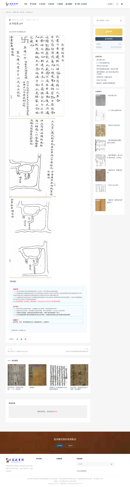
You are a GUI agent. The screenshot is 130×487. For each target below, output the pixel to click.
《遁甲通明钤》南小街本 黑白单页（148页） (107, 73)
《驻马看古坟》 (100, 60)
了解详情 (70, 445)
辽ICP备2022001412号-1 (74, 483)
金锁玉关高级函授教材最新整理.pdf (77, 351)
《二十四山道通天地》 (103, 63)
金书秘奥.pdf (21, 330)
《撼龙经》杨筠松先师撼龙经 (105, 83)
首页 (25, 4)
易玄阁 (22, 12)
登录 (55, 411)
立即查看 (59, 445)
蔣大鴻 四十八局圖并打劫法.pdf (18, 351)
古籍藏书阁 (15, 12)
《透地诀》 (32, 387)
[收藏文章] (17, 339)
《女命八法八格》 (101, 80)
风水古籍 (13, 281)
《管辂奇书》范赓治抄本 (103, 77)
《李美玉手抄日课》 (102, 66)
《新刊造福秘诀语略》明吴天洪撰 (106, 69)
